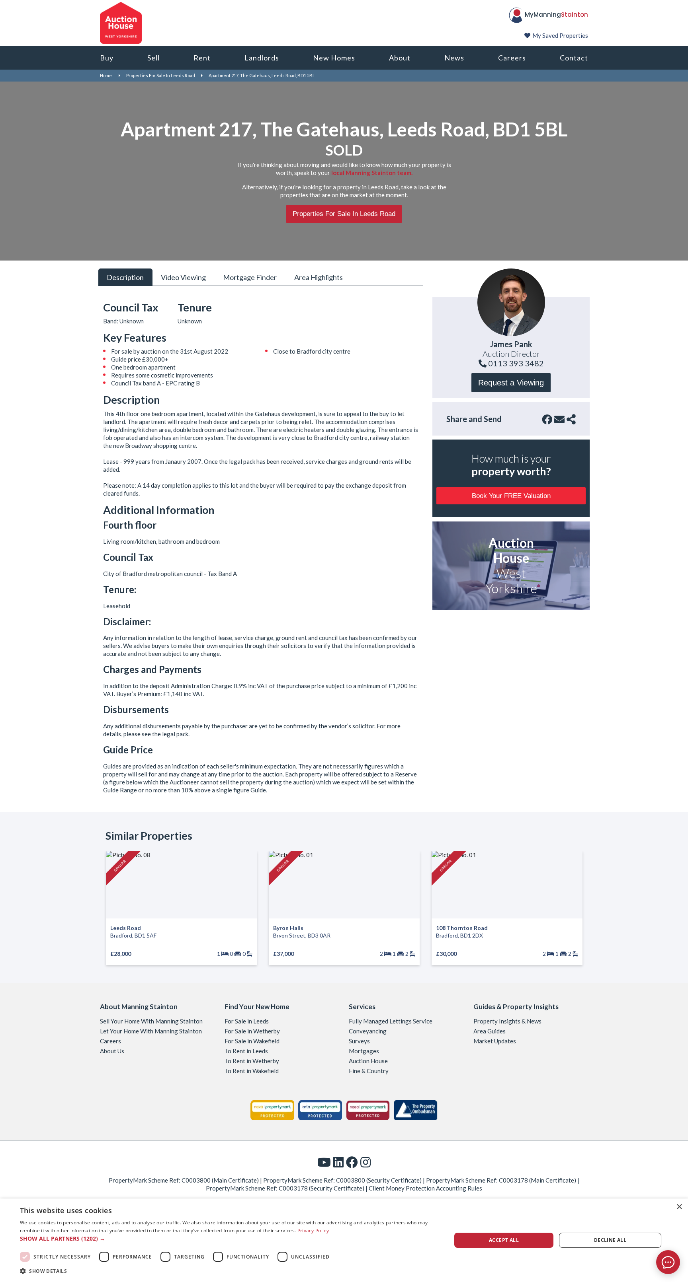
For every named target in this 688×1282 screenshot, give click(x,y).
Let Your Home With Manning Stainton (151, 1031)
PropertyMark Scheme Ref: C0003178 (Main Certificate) (501, 1180)
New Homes (334, 57)
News (454, 57)
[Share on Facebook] (547, 419)
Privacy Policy (313, 1230)
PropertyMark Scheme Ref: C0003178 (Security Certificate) (285, 1188)
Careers (512, 57)
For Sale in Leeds (247, 1021)
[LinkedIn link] (338, 1162)
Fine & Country (369, 1070)
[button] (229, 1239)
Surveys (359, 1041)
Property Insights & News (507, 1021)
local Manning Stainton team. (371, 172)
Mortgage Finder (250, 276)
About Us (112, 1050)
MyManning (556, 14)
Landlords (261, 57)
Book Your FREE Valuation (511, 496)
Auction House (368, 1060)
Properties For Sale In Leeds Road (160, 75)
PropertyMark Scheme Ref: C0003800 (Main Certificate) (184, 1180)
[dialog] (344, 1240)
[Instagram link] (365, 1162)
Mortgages (364, 1050)
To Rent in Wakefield (252, 1070)
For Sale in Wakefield (252, 1041)
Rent (202, 57)
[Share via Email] (559, 419)
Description (125, 276)
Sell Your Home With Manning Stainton (151, 1021)
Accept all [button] (504, 1240)
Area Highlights (318, 276)
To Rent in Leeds (246, 1050)
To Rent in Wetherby (252, 1060)
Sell (153, 57)
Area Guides (489, 1031)
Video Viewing (183, 276)
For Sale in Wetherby (252, 1031)
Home (106, 75)
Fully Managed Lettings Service (390, 1021)
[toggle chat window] (668, 1262)
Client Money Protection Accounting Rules (425, 1188)
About (399, 57)
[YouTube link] (324, 1162)
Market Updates (494, 1041)
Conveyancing (368, 1031)
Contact (574, 57)
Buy (106, 57)
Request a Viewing (511, 382)
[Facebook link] (352, 1162)
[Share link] (571, 419)
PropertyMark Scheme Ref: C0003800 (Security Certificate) (342, 1180)
